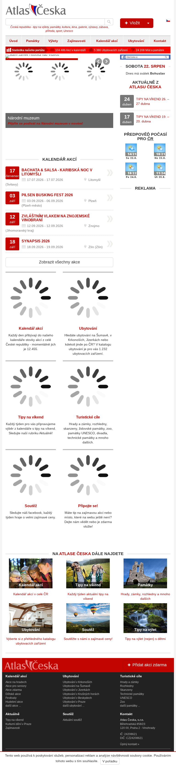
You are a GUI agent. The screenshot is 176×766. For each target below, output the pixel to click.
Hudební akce (14, 701)
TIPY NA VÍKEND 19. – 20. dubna (152, 119)
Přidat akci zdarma (149, 665)
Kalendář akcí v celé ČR (30, 594)
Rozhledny (127, 686)
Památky (32, 41)
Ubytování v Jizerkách (76, 689)
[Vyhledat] (108, 21)
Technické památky (132, 694)
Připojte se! (88, 506)
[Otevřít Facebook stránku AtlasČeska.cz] (145, 57)
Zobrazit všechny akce (59, 262)
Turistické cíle (88, 417)
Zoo (122, 701)
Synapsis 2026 (36, 241)
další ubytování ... (73, 705)
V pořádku (109, 761)
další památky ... (130, 705)
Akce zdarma (14, 689)
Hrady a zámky (129, 682)
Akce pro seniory (16, 686)
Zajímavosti (76, 41)
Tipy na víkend (31, 417)
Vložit (134, 23)
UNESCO (126, 698)
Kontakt (160, 41)
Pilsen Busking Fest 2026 (47, 195)
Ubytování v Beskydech (77, 698)
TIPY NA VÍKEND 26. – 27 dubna (152, 101)
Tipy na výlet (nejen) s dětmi (145, 639)
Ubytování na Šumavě (76, 686)
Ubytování (136, 41)
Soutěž (31, 506)
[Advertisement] (145, 221)
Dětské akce (13, 694)
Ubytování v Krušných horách (81, 694)
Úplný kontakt (128, 744)
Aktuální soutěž (72, 720)
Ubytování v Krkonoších (77, 682)
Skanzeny (126, 689)
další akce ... (13, 705)
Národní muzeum (23, 118)
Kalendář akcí (107, 41)
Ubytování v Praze (74, 701)
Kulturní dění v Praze (18, 724)
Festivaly (11, 698)
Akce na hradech (16, 682)
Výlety (53, 41)
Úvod (13, 41)
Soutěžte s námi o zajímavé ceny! (88, 639)
